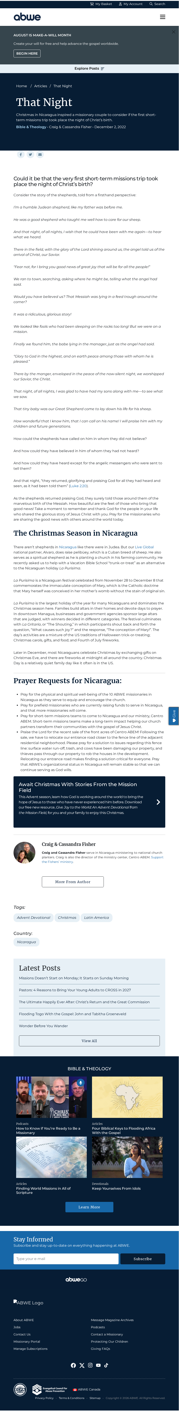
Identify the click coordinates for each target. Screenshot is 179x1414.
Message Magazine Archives (112, 1320)
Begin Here (27, 53)
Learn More (89, 1207)
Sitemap (95, 1398)
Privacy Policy (44, 1398)
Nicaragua (68, 547)
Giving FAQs (100, 1349)
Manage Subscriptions (31, 1349)
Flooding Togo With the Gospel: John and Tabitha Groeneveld (72, 1014)
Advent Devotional (33, 918)
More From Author (72, 882)
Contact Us (22, 1334)
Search (159, 4)
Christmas (67, 918)
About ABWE (24, 1320)
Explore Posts (87, 68)
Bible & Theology (31, 127)
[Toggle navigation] (162, 17)
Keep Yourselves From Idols (116, 1188)
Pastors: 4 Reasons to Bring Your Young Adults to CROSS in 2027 (75, 990)
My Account (133, 4)
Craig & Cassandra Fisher (70, 127)
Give (174, 714)
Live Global (144, 547)
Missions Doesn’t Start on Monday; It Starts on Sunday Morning (74, 978)
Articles (40, 86)
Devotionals (100, 1184)
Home (21, 86)
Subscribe (143, 1259)
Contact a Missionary (107, 1334)
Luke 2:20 (78, 486)
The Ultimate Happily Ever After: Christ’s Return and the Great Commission (84, 1002)
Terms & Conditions (71, 1398)
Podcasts (22, 1124)
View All (89, 1041)
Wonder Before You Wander (43, 1026)
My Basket (103, 4)
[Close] (174, 32)
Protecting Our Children (109, 1342)
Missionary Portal (27, 1342)
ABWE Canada (88, 1389)
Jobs (17, 1327)
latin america (96, 918)
